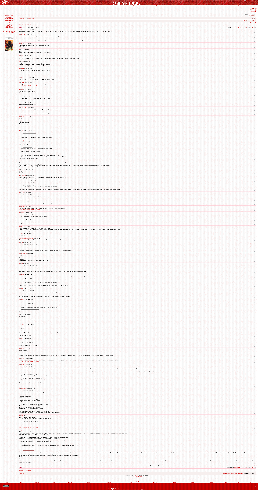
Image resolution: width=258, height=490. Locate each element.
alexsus (22, 274)
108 (246, 27)
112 (254, 27)
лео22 (22, 111)
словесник (23, 169)
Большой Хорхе (24, 182)
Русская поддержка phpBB (137, 476)
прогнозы (192, 5)
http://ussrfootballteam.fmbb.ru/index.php (44, 319)
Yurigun (22, 192)
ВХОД (9, 22)
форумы (174, 5)
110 (250, 27)
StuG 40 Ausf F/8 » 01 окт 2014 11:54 (30, 244)
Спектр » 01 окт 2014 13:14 (28, 214)
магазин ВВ (132, 5)
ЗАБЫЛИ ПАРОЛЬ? (9, 27)
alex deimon (23, 206)
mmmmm (22, 102)
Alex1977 (23, 299)
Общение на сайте (23, 18)
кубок (54, 5)
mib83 (22, 96)
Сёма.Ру (253, 486)
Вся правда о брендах (137, 481)
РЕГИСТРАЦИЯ (9, 26)
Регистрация (249, 20)
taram (22, 43)
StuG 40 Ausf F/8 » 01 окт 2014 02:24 (30, 374)
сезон (21, 5)
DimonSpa (23, 448)
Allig (22, 242)
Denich (22, 201)
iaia (21, 161)
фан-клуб (211, 5)
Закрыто (20, 27)
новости (7, 5)
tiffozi (22, 49)
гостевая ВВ (155, 5)
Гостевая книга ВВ (31, 18)
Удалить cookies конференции (237, 473)
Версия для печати (254, 18)
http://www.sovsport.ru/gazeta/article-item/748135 (28, 85)
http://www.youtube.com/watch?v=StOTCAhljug (30, 308)
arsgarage (22, 288)
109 (248, 27)
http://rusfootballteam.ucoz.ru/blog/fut (26, 238)
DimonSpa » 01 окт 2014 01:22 (28, 390)
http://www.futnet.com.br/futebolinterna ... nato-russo (29, 361)
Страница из (238, 27)
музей (237, 5)
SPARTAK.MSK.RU (114, 488)
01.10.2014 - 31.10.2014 (25, 25)
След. (254, 465)
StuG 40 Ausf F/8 (24, 253)
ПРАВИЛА (9, 23)
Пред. (20, 465)
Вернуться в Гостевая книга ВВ (25, 470)
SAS (22, 55)
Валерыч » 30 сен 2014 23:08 (28, 449)
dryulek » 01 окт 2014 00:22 (28, 366)
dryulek (22, 278)
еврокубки (70, 5)
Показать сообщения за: (118, 464)
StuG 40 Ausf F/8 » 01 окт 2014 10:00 (30, 265)
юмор (226, 5)
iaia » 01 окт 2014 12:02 (27, 147)
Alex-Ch (22, 130)
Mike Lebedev (23, 29)
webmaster (253, 485)
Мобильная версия (252, 18)
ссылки (250, 5)
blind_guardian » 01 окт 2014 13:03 (29, 132)
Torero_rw (23, 34)
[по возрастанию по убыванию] (155, 464)
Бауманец (23, 303)
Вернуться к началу (254, 32)
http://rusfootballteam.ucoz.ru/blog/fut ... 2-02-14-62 (34, 340)
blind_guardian (24, 140)
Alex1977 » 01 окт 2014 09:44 (28, 281)
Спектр (22, 221)
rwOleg (22, 212)
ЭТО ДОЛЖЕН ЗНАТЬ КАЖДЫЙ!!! (9, 18)
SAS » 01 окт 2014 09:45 (27, 327)
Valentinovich (23, 175)
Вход (254, 20)
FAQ (244, 20)
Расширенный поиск (251, 15)
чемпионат (37, 5)
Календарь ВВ (253, 22)
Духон (22, 233)
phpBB (135, 475)
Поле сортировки (135, 464)
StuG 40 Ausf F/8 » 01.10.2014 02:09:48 (30, 306)
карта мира (109, 5)
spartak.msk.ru (144, 488)
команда (88, 5)
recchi (22, 38)
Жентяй (22, 68)
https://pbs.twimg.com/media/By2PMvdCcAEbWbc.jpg (29, 209)
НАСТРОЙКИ (9, 25)
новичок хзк (23, 73)
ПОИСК (9, 24)
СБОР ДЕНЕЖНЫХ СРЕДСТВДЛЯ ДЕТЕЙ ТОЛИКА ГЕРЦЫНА (9, 32)
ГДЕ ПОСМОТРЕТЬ (9, 20)
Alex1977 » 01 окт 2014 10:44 (28, 185)
